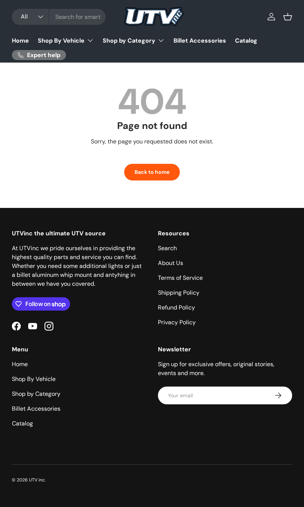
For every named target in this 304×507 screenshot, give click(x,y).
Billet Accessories (200, 40)
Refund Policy (176, 307)
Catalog (246, 40)
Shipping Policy (178, 292)
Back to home (152, 172)
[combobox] (59, 17)
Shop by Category (36, 394)
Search (167, 248)
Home (20, 40)
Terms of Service (180, 278)
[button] (288, 17)
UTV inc (37, 480)
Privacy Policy (177, 322)
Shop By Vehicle (34, 379)
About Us (170, 263)
